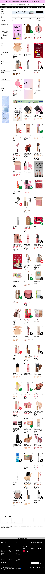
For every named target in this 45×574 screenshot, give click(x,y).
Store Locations (18, 559)
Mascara (14, 533)
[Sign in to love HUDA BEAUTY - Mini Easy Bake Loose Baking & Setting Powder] (43, 106)
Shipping (17, 552)
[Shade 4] (28, 37)
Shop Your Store (10, 561)
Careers (2, 550)
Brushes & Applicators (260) (5, 24)
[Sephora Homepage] (4, 4)
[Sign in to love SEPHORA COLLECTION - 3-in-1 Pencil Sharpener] (21, 419)
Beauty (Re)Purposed (3, 562)
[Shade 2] (25, 37)
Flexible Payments (18, 560)
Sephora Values (3, 551)
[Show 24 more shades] (32, 357)
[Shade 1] (24, 37)
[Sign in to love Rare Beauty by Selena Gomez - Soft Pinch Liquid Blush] (21, 401)
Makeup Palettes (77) (4, 23)
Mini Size (26, 7)
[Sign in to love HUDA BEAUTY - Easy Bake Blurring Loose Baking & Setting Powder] (32, 106)
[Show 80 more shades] (32, 484)
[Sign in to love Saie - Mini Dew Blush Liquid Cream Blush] (32, 180)
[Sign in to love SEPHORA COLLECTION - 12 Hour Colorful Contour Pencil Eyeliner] (43, 453)
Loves (9, 560)
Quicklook (28, 32)
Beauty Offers (10, 558)
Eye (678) (2, 21)
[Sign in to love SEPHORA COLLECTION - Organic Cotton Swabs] (43, 271)
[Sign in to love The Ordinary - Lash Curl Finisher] (21, 472)
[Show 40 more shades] (21, 394)
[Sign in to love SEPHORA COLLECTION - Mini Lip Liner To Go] (43, 60)
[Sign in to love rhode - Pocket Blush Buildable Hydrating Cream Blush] (32, 216)
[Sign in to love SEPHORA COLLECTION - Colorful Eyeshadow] (21, 490)
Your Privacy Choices (17, 568)
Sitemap (13, 568)
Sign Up (42, 562)
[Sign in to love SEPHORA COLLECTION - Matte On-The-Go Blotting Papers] (21, 271)
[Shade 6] (31, 37)
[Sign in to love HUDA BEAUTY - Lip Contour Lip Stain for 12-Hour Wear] (21, 143)
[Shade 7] (24, 38)
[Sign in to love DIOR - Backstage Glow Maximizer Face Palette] (43, 309)
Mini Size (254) (3, 17)
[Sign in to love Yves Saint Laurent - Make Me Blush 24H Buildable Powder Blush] (43, 382)
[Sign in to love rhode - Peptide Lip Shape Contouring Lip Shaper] (32, 271)
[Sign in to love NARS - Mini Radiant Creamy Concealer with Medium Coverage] (32, 490)
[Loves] (42, 4)
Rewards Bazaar (10, 559)
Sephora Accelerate (3, 561)
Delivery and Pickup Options (18, 550)
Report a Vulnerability (3, 563)
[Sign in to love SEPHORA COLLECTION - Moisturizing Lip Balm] (32, 309)
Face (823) (2, 13)
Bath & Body (22, 7)
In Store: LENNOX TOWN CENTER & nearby (6, 32)
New (1, 7)
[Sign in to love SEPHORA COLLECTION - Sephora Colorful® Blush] (32, 290)
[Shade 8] (25, 38)
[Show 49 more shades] (32, 447)
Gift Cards (38, 7)
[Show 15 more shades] (21, 412)
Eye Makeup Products (33, 533)
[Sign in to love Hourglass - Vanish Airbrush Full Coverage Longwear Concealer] (43, 143)
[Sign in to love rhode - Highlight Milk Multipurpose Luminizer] (21, 290)
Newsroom (2, 549)
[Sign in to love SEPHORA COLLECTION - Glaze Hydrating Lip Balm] (43, 345)
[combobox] (12, 4)
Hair (18, 7)
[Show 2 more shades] (42, 37)
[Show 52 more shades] (21, 376)
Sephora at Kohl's (18, 558)
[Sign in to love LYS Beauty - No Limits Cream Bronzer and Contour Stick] (21, 124)
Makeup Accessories (22, 533)
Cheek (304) (2, 14)
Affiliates (2, 554)
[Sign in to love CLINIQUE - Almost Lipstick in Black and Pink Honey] (21, 216)
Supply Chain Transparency (2, 553)
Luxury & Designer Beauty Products (10, 534)
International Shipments (19, 554)
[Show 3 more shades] (21, 91)
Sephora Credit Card (10, 549)
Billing (16, 553)
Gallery (9, 550)
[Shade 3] (27, 37)
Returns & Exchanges (18, 549)
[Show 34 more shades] (42, 376)
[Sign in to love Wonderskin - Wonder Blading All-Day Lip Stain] (43, 435)
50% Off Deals (5, 7)
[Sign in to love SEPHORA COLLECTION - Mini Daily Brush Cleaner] (43, 490)
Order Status (9, 551)
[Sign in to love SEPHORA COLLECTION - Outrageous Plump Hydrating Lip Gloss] (43, 234)
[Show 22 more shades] (32, 503)
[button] (5, 39)
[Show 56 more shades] (42, 155)
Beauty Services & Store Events (11, 555)
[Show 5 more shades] (42, 394)
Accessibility (17, 561)
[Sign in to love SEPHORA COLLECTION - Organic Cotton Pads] (43, 290)
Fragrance (15, 7)
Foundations (7, 533)
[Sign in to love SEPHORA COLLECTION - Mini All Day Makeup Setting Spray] (21, 435)
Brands (29, 7)
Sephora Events (3, 555)
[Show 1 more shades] (21, 246)
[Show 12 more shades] (32, 118)
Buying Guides (17, 555)
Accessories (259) (3, 20)
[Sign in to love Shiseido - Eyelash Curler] (21, 197)
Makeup (9, 7)
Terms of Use (6, 568)
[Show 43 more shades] (21, 73)
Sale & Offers (43, 7)
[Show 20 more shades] (42, 137)
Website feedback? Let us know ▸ (22, 538)
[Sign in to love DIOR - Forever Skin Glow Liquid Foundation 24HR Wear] (43, 364)
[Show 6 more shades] (32, 284)
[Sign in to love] (21, 43)
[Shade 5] (29, 37)
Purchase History (10, 552)
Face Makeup (27, 533)
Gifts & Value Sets (33, 7)
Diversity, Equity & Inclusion (3, 559)
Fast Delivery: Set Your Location (6, 35)
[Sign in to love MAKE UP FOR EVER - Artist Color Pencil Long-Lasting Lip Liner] (43, 472)
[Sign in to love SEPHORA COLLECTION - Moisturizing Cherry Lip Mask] (43, 216)
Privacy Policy (2, 568)
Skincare (12, 7)
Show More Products (28, 510)
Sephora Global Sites (3, 558)
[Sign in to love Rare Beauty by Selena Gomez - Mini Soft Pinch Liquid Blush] (21, 234)
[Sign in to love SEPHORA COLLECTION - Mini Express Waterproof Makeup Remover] (21, 453)
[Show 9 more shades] (32, 339)
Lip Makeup (17, 533)
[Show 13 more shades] (21, 174)
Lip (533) (2, 16)
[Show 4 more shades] (32, 228)
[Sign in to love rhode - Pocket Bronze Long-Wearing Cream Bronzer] (32, 24)
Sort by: (41, 20)
